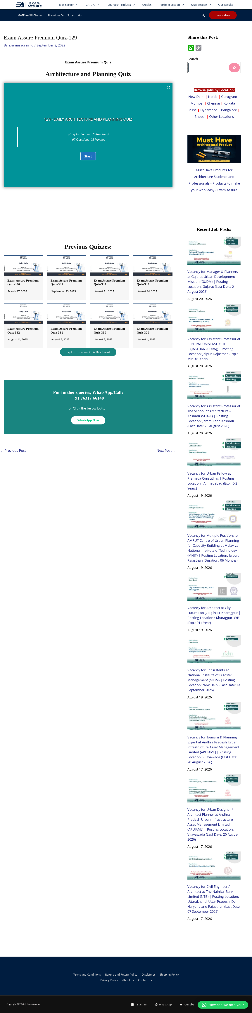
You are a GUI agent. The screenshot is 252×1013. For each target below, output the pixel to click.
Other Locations (221, 116)
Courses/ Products (119, 4)
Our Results (225, 4)
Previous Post (13, 450)
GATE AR (91, 4)
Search (192, 59)
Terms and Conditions (87, 974)
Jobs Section (66, 4)
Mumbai (197, 103)
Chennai (213, 103)
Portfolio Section (169, 4)
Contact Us (145, 980)
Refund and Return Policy (121, 974)
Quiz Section (199, 4)
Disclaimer (148, 974)
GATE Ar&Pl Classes (30, 15)
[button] (203, 15)
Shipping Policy (169, 974)
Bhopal (200, 116)
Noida (213, 96)
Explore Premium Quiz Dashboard (88, 352)
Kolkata (229, 103)
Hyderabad (208, 110)
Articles (146, 4)
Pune (193, 110)
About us (128, 980)
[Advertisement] (88, 217)
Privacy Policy (109, 980)
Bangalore (229, 110)
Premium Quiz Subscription (65, 15)
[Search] (234, 67)
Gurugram (229, 96)
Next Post (166, 450)
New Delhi (196, 96)
